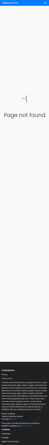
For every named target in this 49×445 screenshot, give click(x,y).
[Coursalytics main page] (12, 2)
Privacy (4, 374)
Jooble (13, 419)
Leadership (6, 434)
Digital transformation (10, 441)
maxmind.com (27, 426)
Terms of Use (7, 378)
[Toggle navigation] (45, 3)
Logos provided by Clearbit (12, 416)
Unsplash (11, 414)
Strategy (5, 437)
